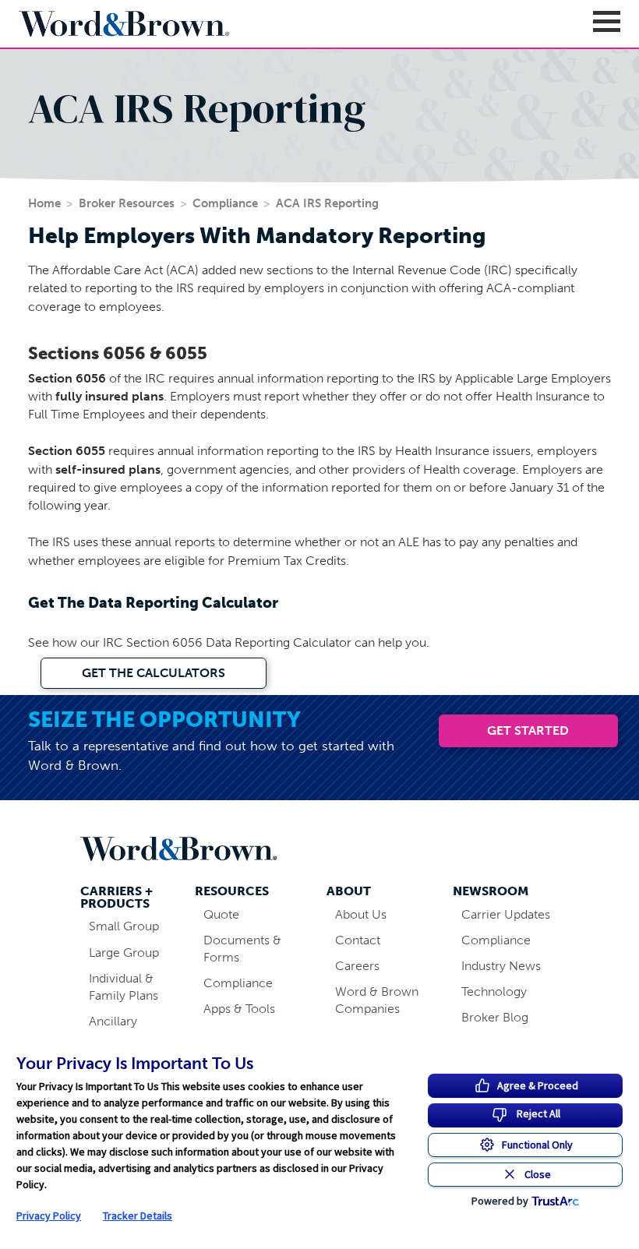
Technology (494, 991)
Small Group (124, 926)
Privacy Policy (48, 1215)
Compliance (225, 203)
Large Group (124, 952)
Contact (357, 940)
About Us (361, 914)
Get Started (528, 730)
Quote (221, 914)
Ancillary (113, 1021)
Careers (357, 965)
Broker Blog (494, 1017)
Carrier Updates (505, 914)
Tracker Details (137, 1215)
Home (44, 203)
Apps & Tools (239, 1008)
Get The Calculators (153, 672)
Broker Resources (127, 203)
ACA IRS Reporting (327, 203)
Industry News (501, 965)
